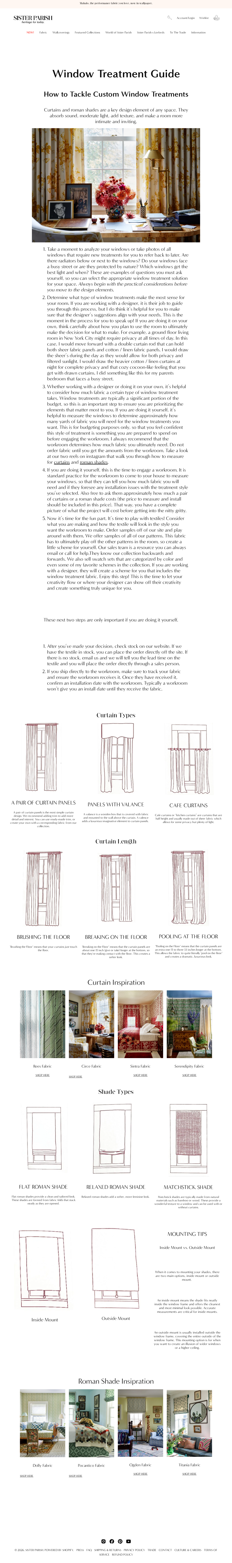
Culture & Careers (188, 1550)
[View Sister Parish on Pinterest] (120, 1541)
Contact (165, 1550)
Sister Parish (34, 1550)
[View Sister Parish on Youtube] (128, 1541)
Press (80, 1550)
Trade (152, 1550)
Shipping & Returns (107, 1550)
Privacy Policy (134, 1550)
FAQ (89, 1550)
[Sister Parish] (33, 18)
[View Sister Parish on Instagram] (103, 1541)
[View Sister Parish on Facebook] (112, 1541)
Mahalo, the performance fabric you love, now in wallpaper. (116, 3)
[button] (169, 18)
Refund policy (122, 1554)
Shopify (67, 1550)
